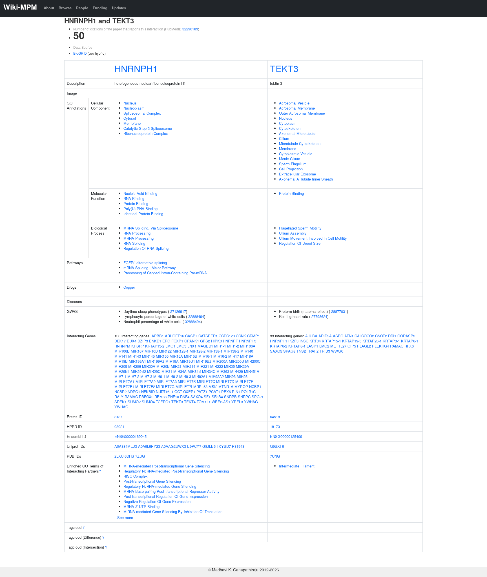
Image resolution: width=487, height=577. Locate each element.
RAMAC (131, 396)
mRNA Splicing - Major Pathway (149, 267)
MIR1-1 (220, 346)
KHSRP (137, 346)
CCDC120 (227, 335)
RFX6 (409, 346)
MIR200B (236, 361)
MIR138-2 (231, 351)
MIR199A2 (155, 361)
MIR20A (148, 366)
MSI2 (213, 386)
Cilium (284, 138)
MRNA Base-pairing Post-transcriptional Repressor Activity (171, 491)
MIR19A (172, 361)
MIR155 (162, 356)
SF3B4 (217, 396)
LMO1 (170, 346)
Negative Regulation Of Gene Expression (157, 501)
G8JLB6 (209, 446)
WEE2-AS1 (221, 401)
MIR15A (176, 356)
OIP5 (351, 346)
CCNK (241, 335)
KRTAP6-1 (409, 341)
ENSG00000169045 (130, 436)
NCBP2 (120, 391)
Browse (65, 7)
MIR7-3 (146, 376)
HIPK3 (216, 341)
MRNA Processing (138, 238)
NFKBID (148, 391)
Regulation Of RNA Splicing (146, 248)
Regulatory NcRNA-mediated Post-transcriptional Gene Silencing (176, 471)
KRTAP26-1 (372, 341)
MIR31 (166, 371)
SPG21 (258, 396)
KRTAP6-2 (278, 346)
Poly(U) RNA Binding (140, 208)
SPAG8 (289, 351)
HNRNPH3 (247, 341)
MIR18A (246, 356)
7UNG (275, 456)
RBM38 (160, 396)
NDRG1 (134, 391)
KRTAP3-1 (391, 341)
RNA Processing (136, 233)
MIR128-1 (181, 351)
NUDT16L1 (164, 391)
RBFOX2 (146, 396)
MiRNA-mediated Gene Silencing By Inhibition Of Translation (172, 511)
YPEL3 (237, 401)
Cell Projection (291, 168)
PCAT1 (214, 391)
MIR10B (151, 351)
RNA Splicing (134, 243)
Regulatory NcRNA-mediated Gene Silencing (159, 486)
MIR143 (134, 356)
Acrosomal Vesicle (294, 103)
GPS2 (205, 341)
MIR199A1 (137, 361)
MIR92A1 (199, 376)
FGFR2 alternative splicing (145, 262)
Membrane (132, 123)
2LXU (118, 456)
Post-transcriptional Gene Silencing (152, 481)
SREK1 (120, 401)
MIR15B (190, 356)
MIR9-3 (185, 376)
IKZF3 (293, 341)
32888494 (196, 316)
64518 (275, 416)
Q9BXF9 (277, 446)
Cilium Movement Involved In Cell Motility (313, 238)
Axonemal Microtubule (297, 133)
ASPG (338, 335)
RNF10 (173, 396)
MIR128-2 (197, 351)
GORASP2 (406, 335)
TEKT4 (190, 401)
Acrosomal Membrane (297, 108)
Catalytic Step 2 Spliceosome (147, 128)
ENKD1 (155, 341)
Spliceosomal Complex (142, 113)
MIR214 (189, 366)
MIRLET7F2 (145, 386)
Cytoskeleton (289, 128)
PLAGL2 (364, 346)
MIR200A (220, 361)
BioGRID (80, 53)
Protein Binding (135, 203)
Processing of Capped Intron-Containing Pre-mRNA (165, 272)
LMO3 (181, 346)
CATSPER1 (208, 335)
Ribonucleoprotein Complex (145, 133)
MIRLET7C (206, 381)
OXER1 (189, 391)
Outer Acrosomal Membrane (302, 113)
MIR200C (252, 361)
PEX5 (226, 391)
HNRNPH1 (136, 68)
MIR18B (121, 361)
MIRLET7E (244, 381)
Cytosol (129, 118)
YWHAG (251, 401)
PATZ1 (201, 391)
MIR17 (233, 356)
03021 (119, 426)
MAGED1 (205, 346)
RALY (118, 396)
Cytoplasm (287, 123)
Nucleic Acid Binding (140, 193)
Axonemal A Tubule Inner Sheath (306, 179)
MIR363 (222, 371)
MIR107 (137, 351)
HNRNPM (122, 346)
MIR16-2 (220, 356)
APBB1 (158, 335)
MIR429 (236, 371)
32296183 (190, 28)
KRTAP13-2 (154, 346)
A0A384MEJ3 (125, 446)
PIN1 (236, 391)
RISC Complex (135, 476)
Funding (100, 7)
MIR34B (194, 371)
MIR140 (246, 351)
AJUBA (311, 335)
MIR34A (180, 371)
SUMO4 (148, 401)
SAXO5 (276, 351)
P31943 (238, 446)
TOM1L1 (204, 401)
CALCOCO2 (364, 335)
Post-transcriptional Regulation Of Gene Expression (165, 496)
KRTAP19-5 (351, 341)
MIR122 (165, 351)
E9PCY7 (194, 446)
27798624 (319, 316)
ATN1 (348, 335)
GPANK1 (191, 341)
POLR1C (248, 391)
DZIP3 (143, 341)
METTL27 (338, 346)
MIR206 (134, 366)
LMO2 (324, 346)
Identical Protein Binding (143, 213)
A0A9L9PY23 (149, 446)
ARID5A (325, 335)
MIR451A (251, 371)
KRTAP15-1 (331, 341)
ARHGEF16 (174, 335)
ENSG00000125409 (286, 436)
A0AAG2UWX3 (173, 446)
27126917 (178, 311)
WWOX (337, 351)
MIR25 (229, 366)
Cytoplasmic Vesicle (295, 153)
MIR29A (242, 366)
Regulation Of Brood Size (299, 243)
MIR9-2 (172, 376)
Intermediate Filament (297, 466)
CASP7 (191, 335)
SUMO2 (134, 401)
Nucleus (130, 103)
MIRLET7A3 (167, 381)
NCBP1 (255, 386)
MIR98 (242, 376)
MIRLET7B (187, 381)
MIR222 (216, 366)
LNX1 (191, 346)
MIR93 (230, 376)
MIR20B (163, 366)
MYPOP (241, 386)
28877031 (339, 311)
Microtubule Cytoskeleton (299, 143)
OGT (178, 391)
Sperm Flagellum (293, 163)
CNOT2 (381, 335)
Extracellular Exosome (297, 174)
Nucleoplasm (134, 108)
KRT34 (315, 341)
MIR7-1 (120, 376)
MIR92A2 (216, 376)
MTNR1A (225, 386)
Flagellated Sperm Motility (300, 228)
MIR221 (202, 366)
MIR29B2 (138, 371)
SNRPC (244, 396)
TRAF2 (312, 351)
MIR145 (148, 356)
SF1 (207, 396)
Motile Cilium (289, 158)
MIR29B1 (122, 371)
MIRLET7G (165, 386)
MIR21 (176, 366)
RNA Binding (133, 198)
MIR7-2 (133, 376)
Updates (119, 7)
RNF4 (184, 396)
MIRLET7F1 (124, 386)
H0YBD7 (224, 446)
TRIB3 (325, 351)
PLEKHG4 (380, 346)
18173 (275, 426)
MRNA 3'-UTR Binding (141, 506)
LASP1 (312, 346)
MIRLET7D (225, 381)
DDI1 (392, 335)
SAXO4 (197, 396)
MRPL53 (200, 386)
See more (125, 517)
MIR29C (153, 371)
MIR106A (247, 346)
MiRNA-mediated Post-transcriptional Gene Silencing (166, 466)
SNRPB (230, 396)
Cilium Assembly (293, 233)
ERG (166, 341)
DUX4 (131, 341)
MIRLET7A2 (146, 381)
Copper (129, 287)
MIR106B (122, 351)
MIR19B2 (203, 361)
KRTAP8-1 (297, 346)
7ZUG (140, 456)
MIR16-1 (205, 356)
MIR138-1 (214, 351)
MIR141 (120, 356)
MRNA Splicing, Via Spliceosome (150, 228)
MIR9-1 (159, 376)
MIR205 (120, 366)
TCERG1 (163, 401)
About (49, 7)
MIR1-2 (233, 346)
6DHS (129, 456)
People (82, 7)
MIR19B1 (187, 361)
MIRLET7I (184, 386)
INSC (304, 341)
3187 (118, 416)
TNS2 (301, 351)
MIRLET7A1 (124, 381)
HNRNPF (230, 341)
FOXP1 (177, 341)
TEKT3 (284, 68)
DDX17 (120, 341)
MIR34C (208, 371)
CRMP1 (253, 335)
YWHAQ (121, 406)
